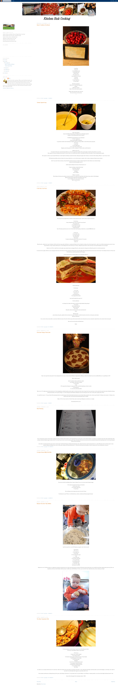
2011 (5, 61)
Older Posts (113, 681)
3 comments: (50, 613)
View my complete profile (8, 88)
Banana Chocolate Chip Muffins (44, 503)
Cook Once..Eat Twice (42, 188)
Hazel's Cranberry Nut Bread (43, 25)
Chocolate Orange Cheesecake (43, 332)
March (6, 67)
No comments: (51, 446)
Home (76, 681)
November (7, 62)
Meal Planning (40, 408)
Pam (9, 78)
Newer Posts (39, 681)
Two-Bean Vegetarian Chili (43, 619)
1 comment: (50, 98)
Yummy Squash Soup (41, 102)
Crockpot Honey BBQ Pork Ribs (44, 452)
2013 (5, 59)
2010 (5, 73)
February (6, 69)
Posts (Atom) (43, 684)
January (6, 71)
